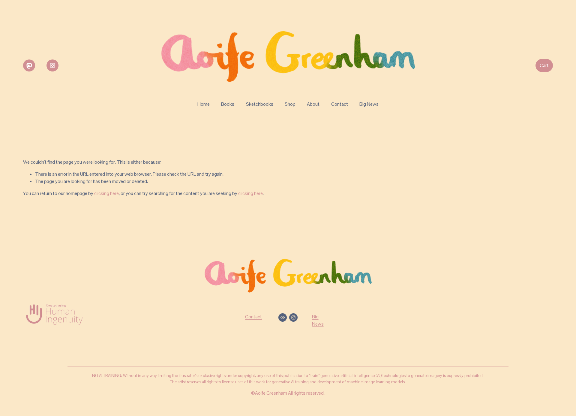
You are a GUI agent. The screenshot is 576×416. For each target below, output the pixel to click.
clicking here (106, 193)
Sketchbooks (259, 104)
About (313, 104)
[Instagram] (52, 65)
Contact (339, 104)
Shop (290, 104)
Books (227, 104)
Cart (544, 65)
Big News (369, 104)
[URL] (29, 65)
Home (203, 104)
